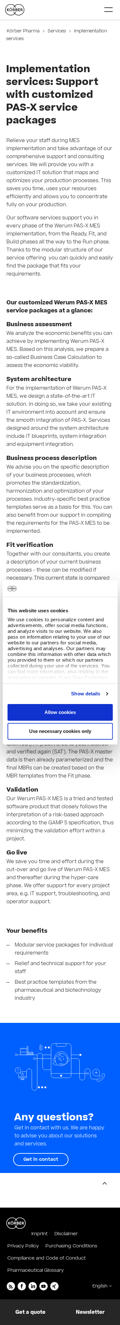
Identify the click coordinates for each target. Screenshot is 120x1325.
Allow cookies (60, 712)
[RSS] (10, 1286)
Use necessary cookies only (60, 731)
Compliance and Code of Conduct (46, 1258)
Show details (85, 693)
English (99, 1286)
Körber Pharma (24, 31)
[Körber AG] (16, 1223)
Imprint (39, 1233)
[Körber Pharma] (14, 9)
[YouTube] (43, 1286)
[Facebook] (21, 1286)
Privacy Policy (23, 1246)
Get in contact (40, 1159)
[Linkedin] (32, 1286)
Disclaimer (66, 1233)
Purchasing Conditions (71, 1246)
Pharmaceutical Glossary (35, 1270)
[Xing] (54, 1286)
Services (56, 31)
